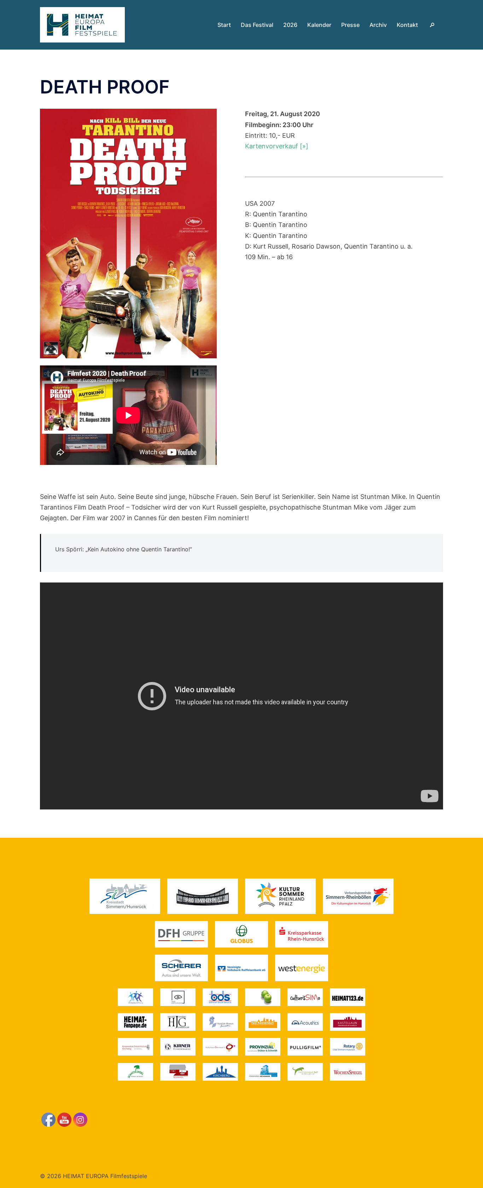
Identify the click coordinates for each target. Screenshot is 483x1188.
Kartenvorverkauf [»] (276, 146)
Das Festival (257, 24)
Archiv (378, 24)
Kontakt (407, 24)
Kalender (319, 24)
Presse (350, 24)
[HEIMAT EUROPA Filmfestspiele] (82, 24)
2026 (290, 24)
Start (224, 24)
